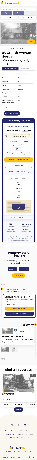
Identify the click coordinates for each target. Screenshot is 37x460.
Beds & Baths (27, 17)
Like (31, 330)
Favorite (16, 49)
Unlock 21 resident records (18, 159)
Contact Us (25, 437)
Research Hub (9, 434)
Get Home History (24, 431)
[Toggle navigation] (34, 3)
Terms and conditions (22, 457)
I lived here (24, 269)
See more (18, 409)
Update (31, 41)
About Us (20, 434)
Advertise (29, 434)
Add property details (11, 113)
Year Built (9, 17)
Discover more (18, 275)
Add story (12, 269)
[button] (23, 49)
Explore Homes (10, 431)
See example (18, 165)
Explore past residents (19, 308)
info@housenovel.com (9, 457)
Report (31, 343)
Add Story (19, 404)
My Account (14, 437)
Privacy (32, 457)
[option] (18, 390)
